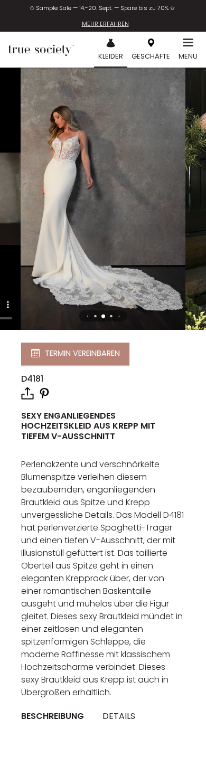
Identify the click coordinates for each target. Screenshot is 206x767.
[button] (103, 316)
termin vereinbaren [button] (82, 353)
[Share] (27, 393)
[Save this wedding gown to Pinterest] (44, 393)
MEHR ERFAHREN (105, 24)
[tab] (56, 716)
